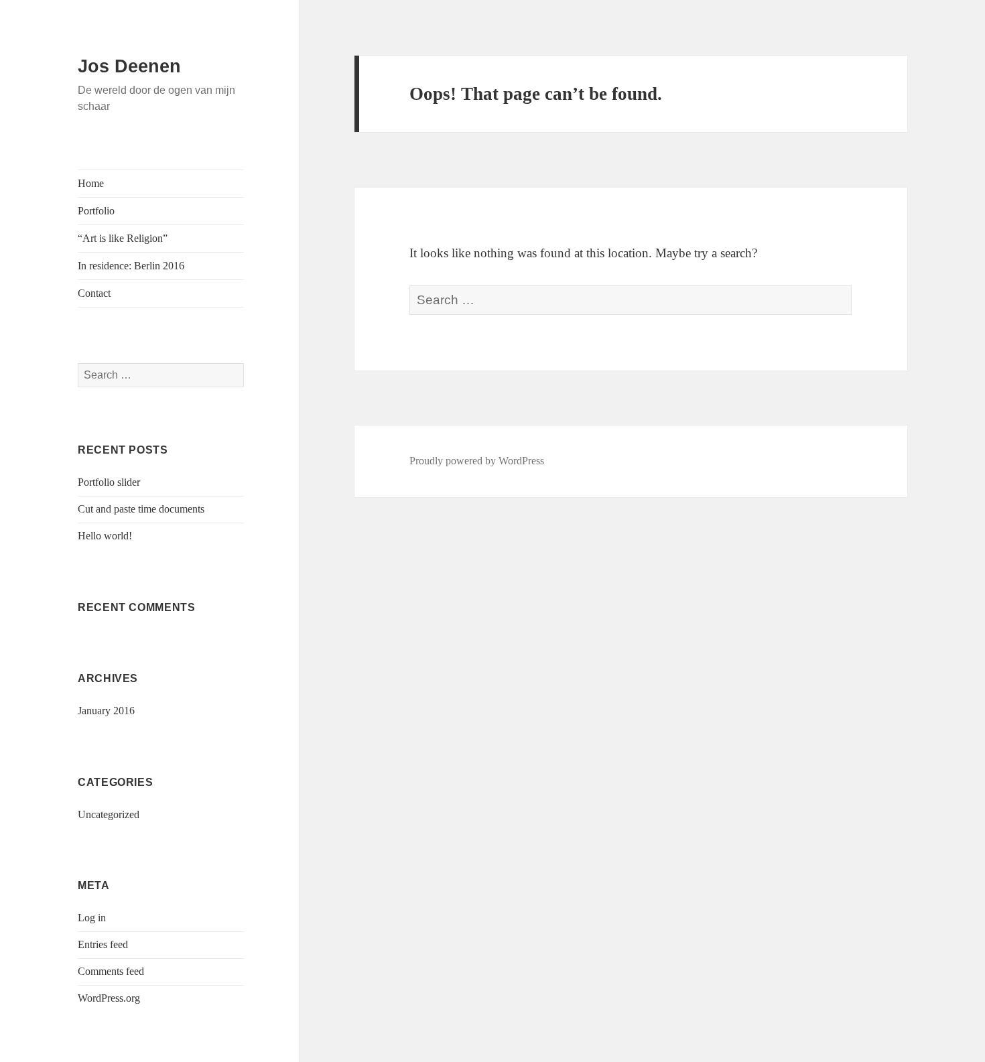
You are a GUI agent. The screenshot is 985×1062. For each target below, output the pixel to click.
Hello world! (105, 535)
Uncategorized (108, 814)
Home (91, 183)
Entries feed (103, 944)
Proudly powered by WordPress (476, 460)
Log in (92, 917)
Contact (94, 293)
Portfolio (96, 210)
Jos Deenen (129, 66)
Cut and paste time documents (141, 509)
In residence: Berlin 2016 (131, 265)
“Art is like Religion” (123, 238)
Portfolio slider (109, 482)
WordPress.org (109, 998)
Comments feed (111, 971)
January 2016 (106, 710)
